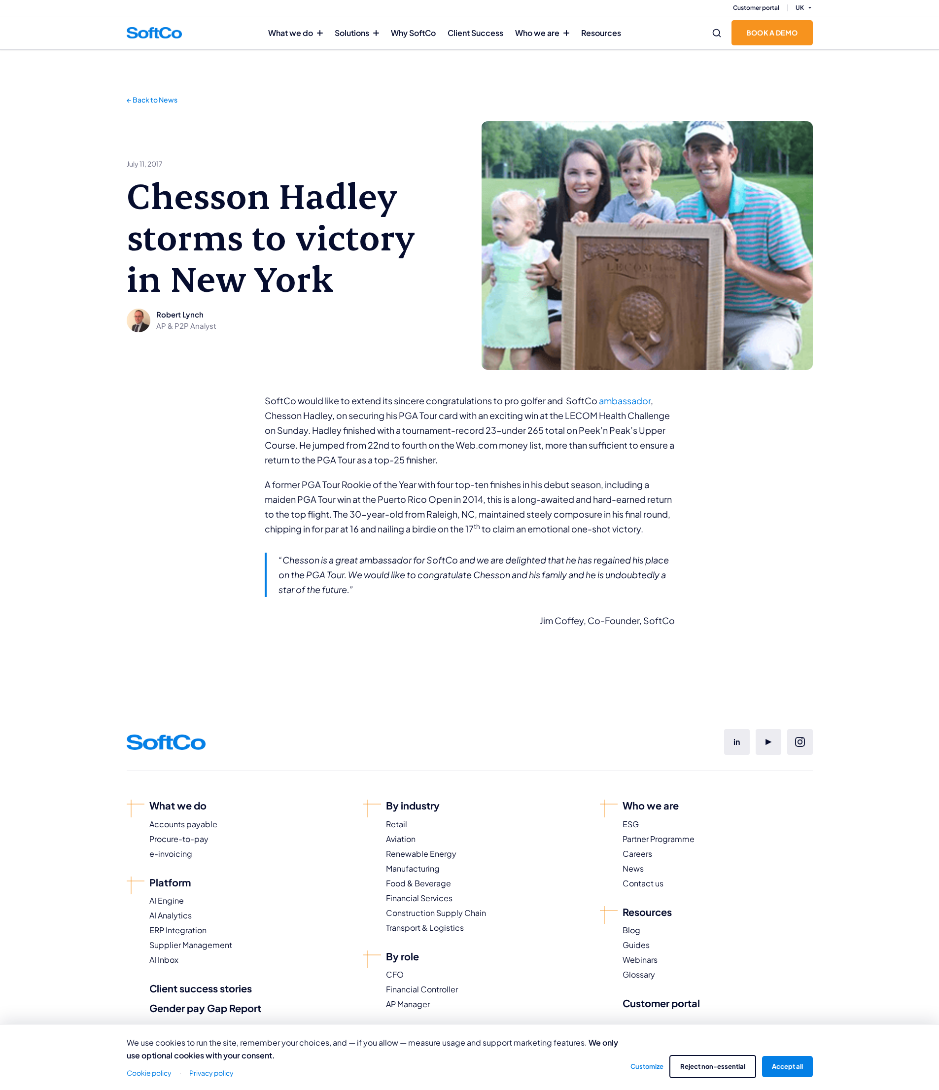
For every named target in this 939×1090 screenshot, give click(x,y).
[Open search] (717, 33)
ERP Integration (178, 930)
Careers (637, 853)
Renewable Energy (421, 853)
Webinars (640, 959)
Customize (646, 1066)
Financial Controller (422, 989)
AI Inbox (163, 959)
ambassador (625, 400)
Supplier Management (190, 945)
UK (800, 7)
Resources (601, 33)
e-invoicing (170, 853)
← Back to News (152, 99)
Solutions (352, 33)
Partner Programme (659, 839)
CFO (395, 974)
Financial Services (419, 898)
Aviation (401, 839)
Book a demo (772, 32)
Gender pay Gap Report (205, 1008)
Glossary (639, 974)
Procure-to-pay (179, 839)
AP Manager (408, 1004)
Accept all (787, 1066)
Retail (396, 824)
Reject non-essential (712, 1066)
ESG (631, 824)
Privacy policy (211, 1072)
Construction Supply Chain (436, 913)
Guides (636, 945)
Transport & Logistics (425, 927)
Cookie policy (149, 1072)
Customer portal (756, 7)
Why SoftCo (413, 33)
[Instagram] (800, 742)
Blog (631, 930)
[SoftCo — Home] (154, 32)
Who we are (537, 33)
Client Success (475, 33)
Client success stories (200, 988)
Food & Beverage (418, 883)
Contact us (643, 883)
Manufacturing (413, 868)
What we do (290, 33)
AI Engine (166, 900)
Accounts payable (183, 824)
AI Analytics (170, 915)
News (633, 868)
